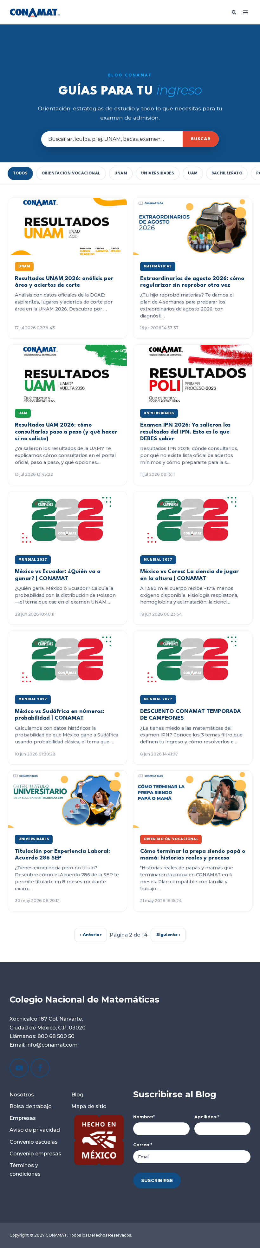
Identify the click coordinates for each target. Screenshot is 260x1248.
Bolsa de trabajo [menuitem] (31, 1106)
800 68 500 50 (56, 1036)
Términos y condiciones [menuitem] (25, 1169)
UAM (193, 173)
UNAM (120, 173)
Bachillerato (226, 173)
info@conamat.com (51, 1045)
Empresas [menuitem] (23, 1118)
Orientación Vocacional (71, 173)
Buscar (201, 139)
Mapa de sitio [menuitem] (89, 1106)
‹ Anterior (90, 934)
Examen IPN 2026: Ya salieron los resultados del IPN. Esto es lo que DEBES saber (185, 431)
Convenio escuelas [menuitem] (34, 1142)
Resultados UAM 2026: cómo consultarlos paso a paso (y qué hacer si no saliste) (66, 431)
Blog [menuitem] (77, 1095)
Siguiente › (168, 934)
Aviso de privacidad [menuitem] (35, 1130)
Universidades (157, 173)
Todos (20, 173)
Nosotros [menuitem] (22, 1095)
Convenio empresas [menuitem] (35, 1154)
